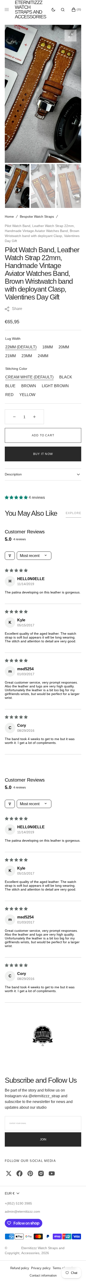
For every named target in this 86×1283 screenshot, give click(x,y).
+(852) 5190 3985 (18, 1203)
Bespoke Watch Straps (37, 216)
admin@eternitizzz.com (22, 1211)
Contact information (43, 1275)
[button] (62, 9)
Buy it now (43, 454)
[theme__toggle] (53, 9)
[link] (43, 1036)
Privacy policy (41, 1268)
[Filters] (10, 555)
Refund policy (19, 1268)
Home (9, 216)
